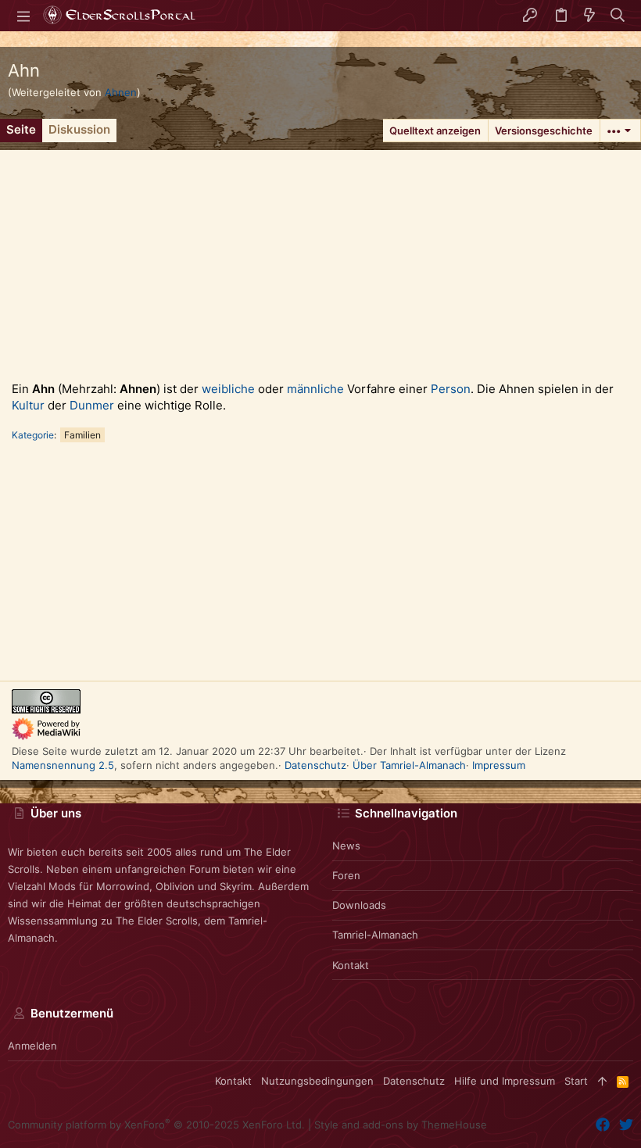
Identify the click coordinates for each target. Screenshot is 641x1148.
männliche (315, 388)
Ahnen (121, 92)
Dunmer (92, 405)
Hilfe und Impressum (504, 1081)
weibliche (228, 388)
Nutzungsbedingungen (317, 1081)
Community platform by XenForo (156, 1124)
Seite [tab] (21, 129)
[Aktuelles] (589, 16)
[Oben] (602, 1081)
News (346, 845)
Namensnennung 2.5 (63, 765)
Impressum (498, 765)
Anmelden (32, 1045)
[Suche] (618, 16)
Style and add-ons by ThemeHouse (400, 1124)
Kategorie (33, 435)
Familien (82, 435)
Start (576, 1081)
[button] (23, 15)
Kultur (28, 405)
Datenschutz (315, 765)
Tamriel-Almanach (375, 934)
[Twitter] (626, 1125)
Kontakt (350, 965)
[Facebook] (603, 1125)
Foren (346, 875)
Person (451, 388)
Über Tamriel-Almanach (409, 765)
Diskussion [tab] (79, 129)
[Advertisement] (320, 259)
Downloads (359, 905)
